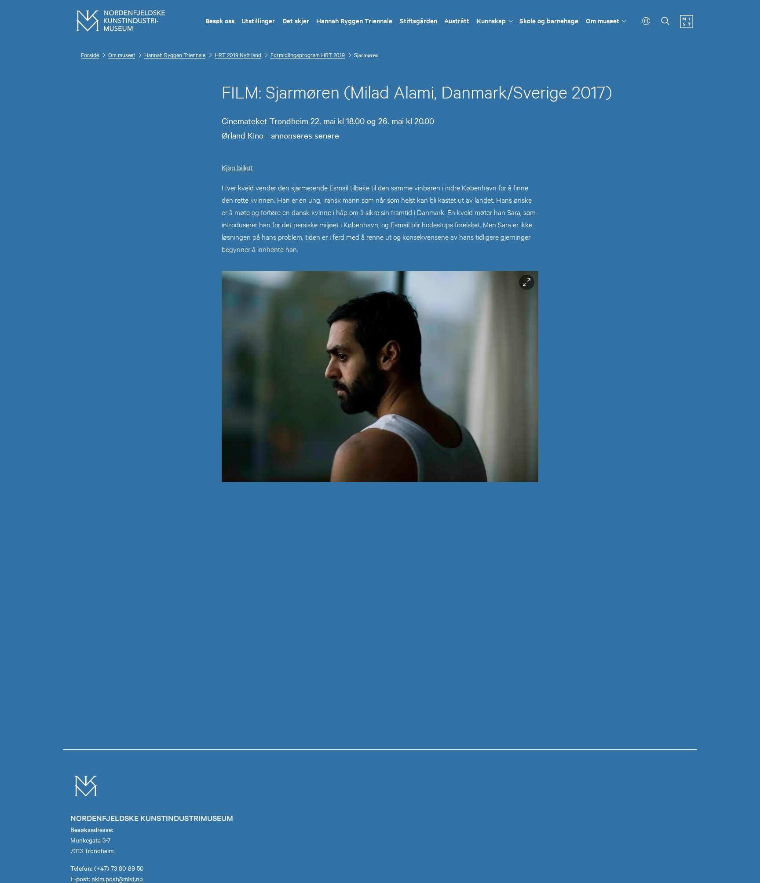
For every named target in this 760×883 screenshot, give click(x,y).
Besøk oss (219, 20)
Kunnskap (491, 20)
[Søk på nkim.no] (665, 22)
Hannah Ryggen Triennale (354, 20)
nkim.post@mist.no (117, 878)
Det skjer (295, 20)
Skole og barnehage (548, 20)
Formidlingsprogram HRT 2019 (307, 54)
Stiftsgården (418, 20)
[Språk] (646, 21)
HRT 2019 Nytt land (238, 54)
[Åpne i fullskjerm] (526, 282)
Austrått (456, 20)
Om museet (602, 20)
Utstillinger (258, 20)
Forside (90, 54)
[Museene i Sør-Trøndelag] (686, 25)
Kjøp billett (237, 166)
